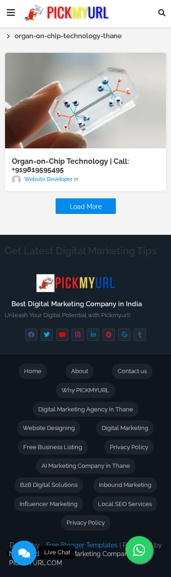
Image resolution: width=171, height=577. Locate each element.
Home (32, 371)
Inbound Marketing (125, 484)
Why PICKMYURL (85, 390)
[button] (162, 13)
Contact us (132, 371)
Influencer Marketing (49, 504)
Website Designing (49, 428)
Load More (86, 206)
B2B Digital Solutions (49, 484)
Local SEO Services (125, 504)
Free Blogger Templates (82, 545)
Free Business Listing (52, 447)
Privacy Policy (129, 447)
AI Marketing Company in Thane (85, 465)
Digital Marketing (125, 428)
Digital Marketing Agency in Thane (85, 409)
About (79, 371)
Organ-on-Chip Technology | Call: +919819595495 (70, 165)
